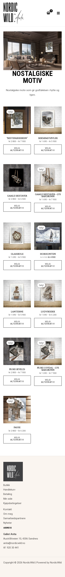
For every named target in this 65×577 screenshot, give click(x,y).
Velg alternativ (17, 149)
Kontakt (7, 509)
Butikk (6, 485)
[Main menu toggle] (58, 13)
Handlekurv (9, 489)
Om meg (8, 513)
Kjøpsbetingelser (12, 503)
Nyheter (7, 522)
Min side (7, 498)
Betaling (7, 494)
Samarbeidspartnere (14, 518)
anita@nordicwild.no (14, 543)
